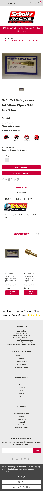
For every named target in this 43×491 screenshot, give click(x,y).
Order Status (21, 364)
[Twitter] (12, 179)
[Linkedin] (15, 179)
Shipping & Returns (21, 367)
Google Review (19, 315)
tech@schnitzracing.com (27, 342)
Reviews (21, 192)
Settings (21, 476)
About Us (21, 411)
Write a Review (11, 130)
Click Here (21, 31)
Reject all (22, 481)
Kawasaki (22, 387)
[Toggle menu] (3, 4)
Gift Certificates (21, 356)
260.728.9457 (11, 3)
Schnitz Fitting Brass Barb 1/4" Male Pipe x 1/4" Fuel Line (29, 279)
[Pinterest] (18, 179)
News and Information (21, 414)
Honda (21, 385)
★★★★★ (33, 315)
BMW (21, 382)
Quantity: (6, 156)
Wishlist (21, 359)
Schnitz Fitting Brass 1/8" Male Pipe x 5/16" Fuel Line (11, 279)
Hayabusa (21, 396)
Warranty (21, 425)
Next (38, 234)
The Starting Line (21, 419)
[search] (31, 3)
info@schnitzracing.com (27, 344)
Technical (21, 422)
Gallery (21, 416)
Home (4, 38)
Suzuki (21, 390)
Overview (21, 187)
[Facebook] (3, 179)
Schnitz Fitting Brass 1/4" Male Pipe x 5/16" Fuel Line (21, 40)
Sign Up (24, 361)
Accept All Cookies (21, 487)
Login (18, 361)
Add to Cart (12, 293)
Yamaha (21, 393)
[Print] (9, 179)
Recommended (21, 234)
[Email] (6, 179)
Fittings (10, 38)
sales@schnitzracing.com (25, 340)
